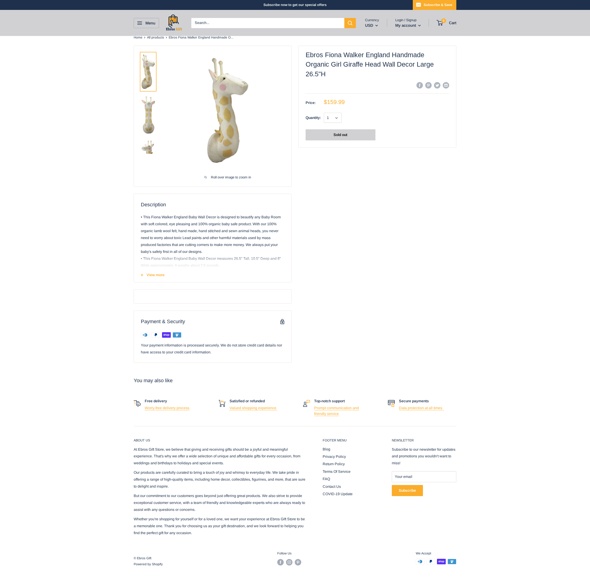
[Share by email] (446, 85)
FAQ (326, 479)
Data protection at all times (421, 408)
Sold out (340, 135)
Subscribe (407, 490)
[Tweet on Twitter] (437, 85)
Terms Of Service (337, 471)
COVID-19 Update (338, 494)
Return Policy (334, 464)
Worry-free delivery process (167, 408)
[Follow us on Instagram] (289, 562)
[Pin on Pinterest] (428, 85)
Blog (326, 449)
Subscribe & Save (438, 5)
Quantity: (313, 118)
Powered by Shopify (148, 564)
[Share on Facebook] (419, 85)
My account (406, 25)
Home (138, 37)
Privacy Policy (334, 457)
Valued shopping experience (253, 408)
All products (155, 37)
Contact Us (332, 486)
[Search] (350, 23)
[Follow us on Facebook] (280, 562)
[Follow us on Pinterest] (298, 562)
